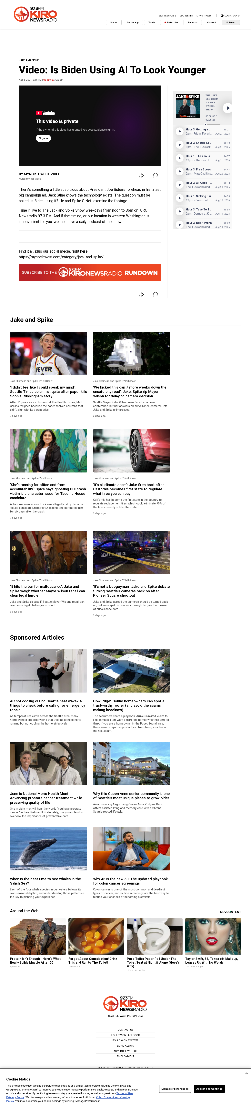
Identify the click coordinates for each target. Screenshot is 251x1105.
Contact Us (126, 1029)
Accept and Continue (209, 1088)
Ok (246, 1073)
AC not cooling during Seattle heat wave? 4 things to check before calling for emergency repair (47, 705)
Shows (113, 22)
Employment (125, 1056)
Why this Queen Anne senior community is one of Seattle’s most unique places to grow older (131, 796)
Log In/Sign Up (232, 16)
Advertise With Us (125, 1050)
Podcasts (192, 22)
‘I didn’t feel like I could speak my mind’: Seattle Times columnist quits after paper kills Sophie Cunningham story (48, 391)
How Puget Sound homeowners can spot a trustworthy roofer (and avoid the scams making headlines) (128, 705)
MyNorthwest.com (122, 1068)
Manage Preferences (174, 1088)
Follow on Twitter (125, 1040)
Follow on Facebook (125, 1035)
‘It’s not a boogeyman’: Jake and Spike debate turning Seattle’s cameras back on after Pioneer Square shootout (131, 591)
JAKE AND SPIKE (29, 60)
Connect (211, 22)
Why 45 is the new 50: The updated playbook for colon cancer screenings (130, 881)
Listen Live (172, 22)
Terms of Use (124, 1093)
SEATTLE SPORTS (167, 16)
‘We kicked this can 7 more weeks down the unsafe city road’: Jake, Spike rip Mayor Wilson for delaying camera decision (129, 391)
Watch (151, 22)
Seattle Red (186, 16)
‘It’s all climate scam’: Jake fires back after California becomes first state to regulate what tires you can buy (128, 489)
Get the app (133, 22)
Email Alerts (125, 1045)
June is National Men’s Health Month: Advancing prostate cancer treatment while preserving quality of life (46, 798)
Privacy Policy (15, 1097)
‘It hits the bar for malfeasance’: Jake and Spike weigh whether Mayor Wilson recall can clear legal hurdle (47, 591)
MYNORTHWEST (204, 16)
